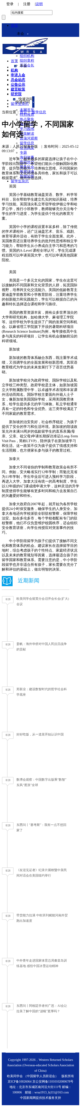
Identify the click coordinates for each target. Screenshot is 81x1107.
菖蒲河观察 (29, 138)
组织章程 (27, 60)
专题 (23, 152)
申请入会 (18, 75)
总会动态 (18, 80)
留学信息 (27, 143)
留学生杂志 (20, 181)
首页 (14, 25)
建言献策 (18, 89)
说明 (39, 4)
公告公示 (18, 85)
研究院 (16, 94)
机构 (14, 70)
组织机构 (27, 56)
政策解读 (27, 133)
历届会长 (27, 65)
